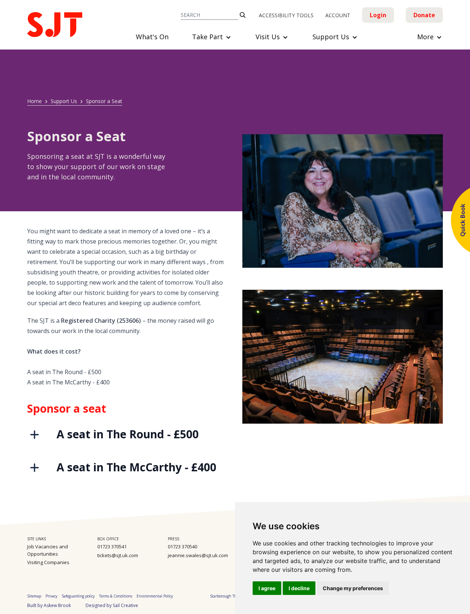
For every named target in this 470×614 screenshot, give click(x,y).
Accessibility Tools (286, 15)
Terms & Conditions (115, 596)
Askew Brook (57, 605)
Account (337, 15)
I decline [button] (299, 588)
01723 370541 (112, 546)
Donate (424, 15)
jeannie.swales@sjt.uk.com (198, 555)
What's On (152, 36)
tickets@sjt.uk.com (117, 555)
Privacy (51, 596)
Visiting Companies (48, 562)
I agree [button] (266, 588)
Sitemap (34, 596)
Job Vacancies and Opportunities (47, 550)
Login (378, 15)
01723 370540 (182, 546)
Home (34, 101)
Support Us (64, 101)
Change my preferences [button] (353, 588)
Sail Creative (125, 605)
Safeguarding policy (78, 596)
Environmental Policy (155, 596)
